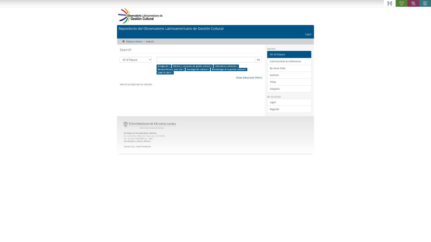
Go (258, 59)
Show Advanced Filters (249, 77)
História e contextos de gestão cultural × (192, 66)
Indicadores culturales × (226, 66)
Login (273, 102)
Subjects (275, 88)
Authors (274, 75)
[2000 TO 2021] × (165, 73)
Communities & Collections (285, 61)
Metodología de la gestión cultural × (229, 69)
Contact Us (129, 146)
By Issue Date (278, 68)
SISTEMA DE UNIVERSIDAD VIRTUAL (140, 133)
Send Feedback (143, 146)
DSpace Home (134, 41)
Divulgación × (164, 66)
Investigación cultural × (198, 69)
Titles (273, 82)
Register (274, 109)
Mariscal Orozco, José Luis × (171, 69)
